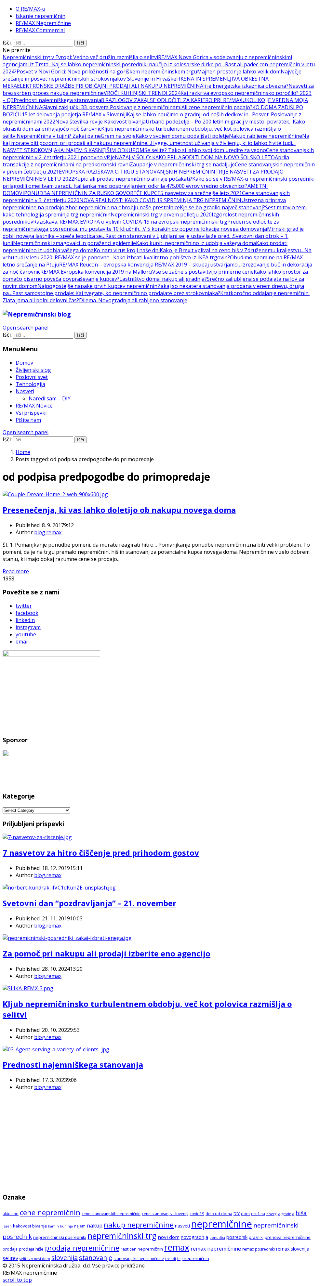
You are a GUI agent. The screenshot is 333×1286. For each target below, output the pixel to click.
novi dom (169, 1237)
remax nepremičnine (216, 1248)
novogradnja (194, 1237)
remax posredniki (258, 1249)
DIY (236, 1213)
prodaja (10, 1249)
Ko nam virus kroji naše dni (127, 250)
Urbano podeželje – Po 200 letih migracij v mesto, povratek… (219, 121)
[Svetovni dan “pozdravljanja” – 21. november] (59, 887)
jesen (7, 1226)
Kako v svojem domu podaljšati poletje (182, 135)
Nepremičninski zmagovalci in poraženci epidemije (74, 243)
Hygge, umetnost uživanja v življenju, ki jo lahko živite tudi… (223, 143)
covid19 (197, 1213)
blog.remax (47, 532)
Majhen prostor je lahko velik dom (239, 71)
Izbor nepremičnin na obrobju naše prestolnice (122, 207)
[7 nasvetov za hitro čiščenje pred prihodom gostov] (37, 837)
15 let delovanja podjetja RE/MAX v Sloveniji (74, 114)
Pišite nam (28, 419)
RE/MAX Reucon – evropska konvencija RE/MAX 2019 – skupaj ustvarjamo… (150, 264)
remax (176, 1247)
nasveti (182, 1226)
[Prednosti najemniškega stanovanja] (56, 1049)
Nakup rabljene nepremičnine (265, 135)
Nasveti (25, 391)
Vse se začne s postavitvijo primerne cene (203, 271)
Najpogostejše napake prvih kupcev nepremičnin (97, 286)
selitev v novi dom (35, 1258)
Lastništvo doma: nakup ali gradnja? (163, 278)
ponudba (217, 1237)
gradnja (288, 1214)
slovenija (64, 1257)
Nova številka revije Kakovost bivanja (100, 121)
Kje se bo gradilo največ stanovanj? (222, 207)
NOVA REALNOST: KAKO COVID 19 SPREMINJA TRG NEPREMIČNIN (160, 200)
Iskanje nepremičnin (40, 15)
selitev (10, 1258)
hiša (301, 1213)
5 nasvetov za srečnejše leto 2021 (201, 193)
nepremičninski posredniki (59, 1237)
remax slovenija (292, 1249)
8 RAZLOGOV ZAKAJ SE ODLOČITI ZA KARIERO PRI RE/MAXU (173, 100)
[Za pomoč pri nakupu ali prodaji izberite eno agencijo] (67, 938)
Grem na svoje (118, 135)
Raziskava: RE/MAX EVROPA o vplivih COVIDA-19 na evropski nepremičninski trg (130, 221)
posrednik (236, 1237)
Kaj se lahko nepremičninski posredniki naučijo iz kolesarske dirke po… (138, 64)
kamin (53, 1226)
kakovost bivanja (30, 1226)
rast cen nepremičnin (142, 1249)
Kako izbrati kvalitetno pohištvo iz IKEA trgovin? (171, 257)
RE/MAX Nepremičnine (43, 23)
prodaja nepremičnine (82, 1248)
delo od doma (219, 1213)
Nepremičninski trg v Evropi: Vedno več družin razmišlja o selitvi (80, 57)
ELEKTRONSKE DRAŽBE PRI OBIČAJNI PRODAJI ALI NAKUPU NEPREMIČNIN (108, 85)
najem (80, 1226)
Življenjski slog (33, 369)
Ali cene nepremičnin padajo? (216, 107)
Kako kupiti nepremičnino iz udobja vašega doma (196, 243)
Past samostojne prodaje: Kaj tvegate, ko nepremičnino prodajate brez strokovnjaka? (116, 293)
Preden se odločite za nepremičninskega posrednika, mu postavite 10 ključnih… (141, 225)
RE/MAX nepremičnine (30, 1272)
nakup (94, 1225)
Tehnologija (30, 384)
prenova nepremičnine (288, 1237)
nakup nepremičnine (139, 1224)
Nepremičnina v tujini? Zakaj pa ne (59, 135)
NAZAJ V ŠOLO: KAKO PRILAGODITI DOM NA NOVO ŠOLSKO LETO (195, 157)
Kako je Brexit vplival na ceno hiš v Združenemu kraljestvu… (232, 250)
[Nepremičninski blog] (37, 314)
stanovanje (95, 1257)
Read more (16, 571)
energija (273, 1214)
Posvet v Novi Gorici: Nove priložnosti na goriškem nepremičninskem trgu (107, 71)
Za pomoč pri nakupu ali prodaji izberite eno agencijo (106, 953)
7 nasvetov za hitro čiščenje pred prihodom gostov (101, 852)
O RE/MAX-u (30, 8)
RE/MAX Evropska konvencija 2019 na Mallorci (96, 271)
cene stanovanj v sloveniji (165, 1213)
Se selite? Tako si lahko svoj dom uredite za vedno (205, 150)
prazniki (256, 1237)
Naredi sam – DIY (50, 398)
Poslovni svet (32, 377)
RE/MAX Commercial (40, 30)
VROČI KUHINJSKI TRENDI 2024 (142, 93)
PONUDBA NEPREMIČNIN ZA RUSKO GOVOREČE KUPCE (92, 193)
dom (245, 1213)
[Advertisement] (159, 1141)
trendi (170, 1258)
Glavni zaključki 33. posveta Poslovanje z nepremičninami (111, 107)
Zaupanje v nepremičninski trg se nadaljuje (182, 164)
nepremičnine (221, 1223)
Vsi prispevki (31, 412)
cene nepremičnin (50, 1212)
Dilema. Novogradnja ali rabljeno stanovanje (133, 300)
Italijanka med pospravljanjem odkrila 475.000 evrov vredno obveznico (158, 185)
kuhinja (66, 1226)
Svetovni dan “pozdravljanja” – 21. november (89, 903)
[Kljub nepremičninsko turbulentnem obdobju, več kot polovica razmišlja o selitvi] (28, 988)
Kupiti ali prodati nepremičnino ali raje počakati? (133, 178)
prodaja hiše (31, 1249)
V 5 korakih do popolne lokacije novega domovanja (205, 228)
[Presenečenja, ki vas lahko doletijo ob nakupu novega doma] (55, 494)
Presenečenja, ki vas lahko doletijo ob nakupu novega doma (119, 509)
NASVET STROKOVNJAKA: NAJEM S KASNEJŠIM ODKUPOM (73, 150)
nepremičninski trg (121, 1235)
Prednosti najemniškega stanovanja (57, 100)
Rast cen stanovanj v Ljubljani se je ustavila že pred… (169, 236)
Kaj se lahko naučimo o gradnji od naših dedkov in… (189, 114)
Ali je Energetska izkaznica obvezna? (244, 85)
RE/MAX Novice (34, 405)
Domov (24, 362)
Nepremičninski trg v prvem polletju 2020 (161, 214)
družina (258, 1213)
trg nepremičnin (193, 1258)
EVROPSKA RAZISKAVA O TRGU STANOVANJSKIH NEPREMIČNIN (137, 171)
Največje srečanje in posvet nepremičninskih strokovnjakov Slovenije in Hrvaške (152, 75)
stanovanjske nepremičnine (138, 1258)
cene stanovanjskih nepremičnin (111, 1213)
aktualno (11, 1213)
